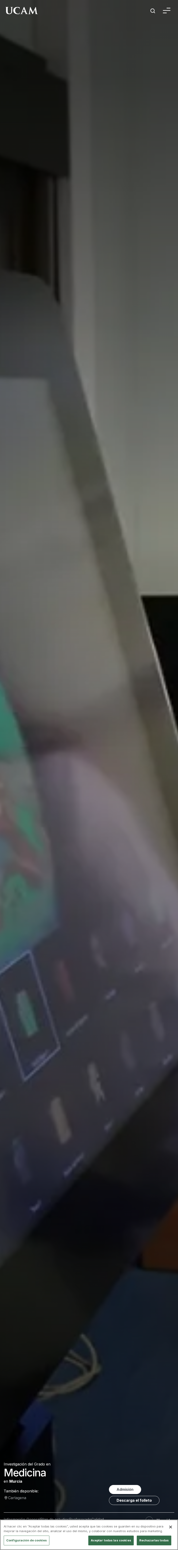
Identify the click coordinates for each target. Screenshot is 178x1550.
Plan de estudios (54, 1519)
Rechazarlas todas (154, 1540)
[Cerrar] (170, 1527)
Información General (22, 1519)
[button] (166, 11)
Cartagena (17, 1497)
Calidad (97, 1519)
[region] (89, 1535)
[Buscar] (152, 11)
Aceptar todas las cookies (111, 1540)
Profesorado (80, 1519)
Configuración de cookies (26, 1540)
